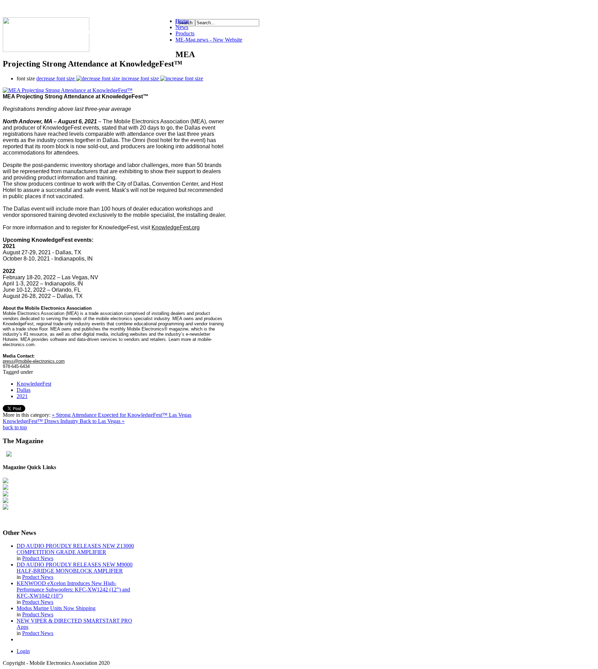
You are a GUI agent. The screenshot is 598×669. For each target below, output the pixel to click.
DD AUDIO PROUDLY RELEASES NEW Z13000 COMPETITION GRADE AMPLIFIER (75, 549)
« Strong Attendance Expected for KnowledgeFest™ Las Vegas (121, 415)
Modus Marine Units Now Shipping (56, 608)
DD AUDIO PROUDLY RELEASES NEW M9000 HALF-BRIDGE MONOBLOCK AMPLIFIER (75, 568)
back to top (15, 427)
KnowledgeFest (34, 384)
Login (23, 651)
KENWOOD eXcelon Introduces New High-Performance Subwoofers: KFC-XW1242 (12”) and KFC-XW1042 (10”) (73, 589)
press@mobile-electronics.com (34, 361)
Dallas (23, 390)
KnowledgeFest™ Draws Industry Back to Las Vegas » (64, 421)
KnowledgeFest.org (176, 227)
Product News (37, 558)
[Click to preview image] (68, 90)
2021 (22, 396)
